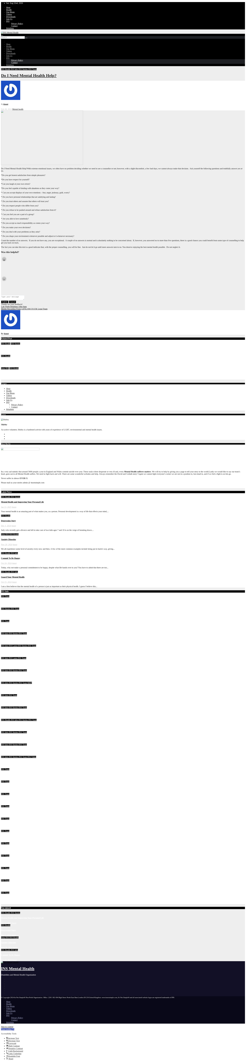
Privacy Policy (17, 24)
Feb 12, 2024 (6, 755)
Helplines (10, 28)
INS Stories (23, 69)
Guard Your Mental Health (12, 577)
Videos (9, 14)
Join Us (9, 19)
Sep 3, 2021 (6, 878)
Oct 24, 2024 (6, 563)
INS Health (6, 69)
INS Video (31, 757)
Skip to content (7, 1027)
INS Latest (13, 646)
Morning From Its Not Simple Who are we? (20, 774)
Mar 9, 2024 (6, 693)
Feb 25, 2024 (6, 742)
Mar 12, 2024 (6, 680)
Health (9, 10)
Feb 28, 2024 (6, 718)
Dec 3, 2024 (6, 366)
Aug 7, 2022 (6, 853)
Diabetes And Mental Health (13, 885)
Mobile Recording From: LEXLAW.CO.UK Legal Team (24, 309)
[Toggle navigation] (2, 35)
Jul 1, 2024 (5, 631)
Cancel (12, 302)
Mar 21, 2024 (6, 656)
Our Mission (6, 898)
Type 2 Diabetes (8, 848)
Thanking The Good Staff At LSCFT (17, 688)
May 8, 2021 (6, 903)
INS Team (32, 69)
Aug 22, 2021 (6, 890)
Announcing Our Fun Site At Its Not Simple (20, 762)
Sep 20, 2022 (6, 804)
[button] (7, 1029)
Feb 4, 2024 (6, 779)
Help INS (5, 368)
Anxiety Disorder (8, 373)
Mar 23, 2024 (6, 643)
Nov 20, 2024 (6, 378)
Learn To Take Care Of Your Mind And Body (21, 614)
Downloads (11, 17)
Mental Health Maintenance (13, 601)
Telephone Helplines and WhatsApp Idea (19, 700)
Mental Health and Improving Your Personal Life (22, 349)
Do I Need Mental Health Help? (29, 75)
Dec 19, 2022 (6, 792)
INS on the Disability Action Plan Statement (20, 750)
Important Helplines (9, 861)
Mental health (17, 109)
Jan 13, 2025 (6, 354)
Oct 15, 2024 (6, 582)
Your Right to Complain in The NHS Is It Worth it (23, 651)
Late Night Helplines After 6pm (14, 307)
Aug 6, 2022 (6, 866)
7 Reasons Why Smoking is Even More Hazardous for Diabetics (28, 824)
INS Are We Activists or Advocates (16, 675)
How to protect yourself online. (14, 836)
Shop (8, 7)
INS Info (14, 69)
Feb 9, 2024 (6, 767)
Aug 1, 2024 (6, 619)
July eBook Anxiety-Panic (12, 626)
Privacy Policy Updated (11, 873)
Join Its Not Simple (9, 663)
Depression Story (8, 361)
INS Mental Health (17, 968)
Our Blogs (10, 12)
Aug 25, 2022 (6, 816)
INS (7, 21)
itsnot (5, 104)
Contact (14, 26)
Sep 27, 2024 (6, 606)
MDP (29, 683)
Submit (4, 302)
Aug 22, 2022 (6, 829)
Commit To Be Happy (10, 558)
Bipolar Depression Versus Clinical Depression (21, 799)
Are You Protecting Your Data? (14, 638)
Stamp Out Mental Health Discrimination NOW (21, 811)
